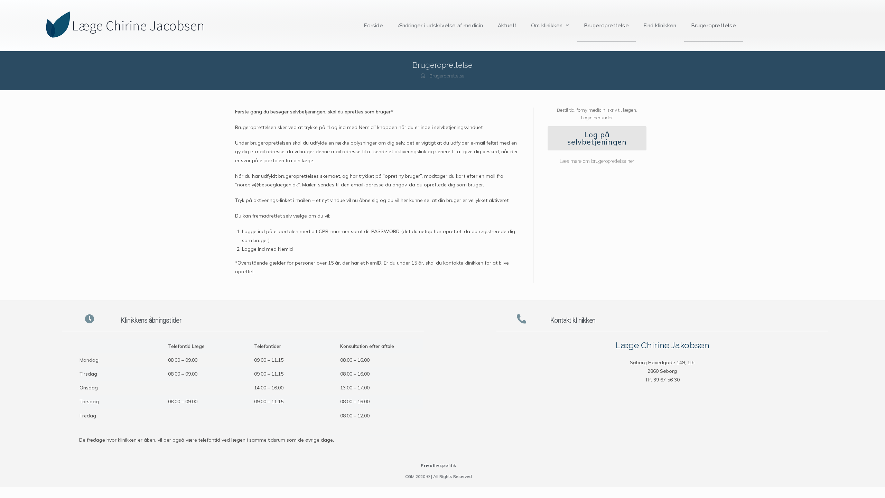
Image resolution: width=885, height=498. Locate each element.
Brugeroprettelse (606, 25)
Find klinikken (660, 25)
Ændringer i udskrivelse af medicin (440, 25)
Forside (373, 25)
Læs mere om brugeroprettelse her (597, 161)
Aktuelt (507, 25)
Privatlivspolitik (438, 465)
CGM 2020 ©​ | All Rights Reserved (438, 476)
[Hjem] (423, 76)
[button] (597, 138)
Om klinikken (546, 25)
